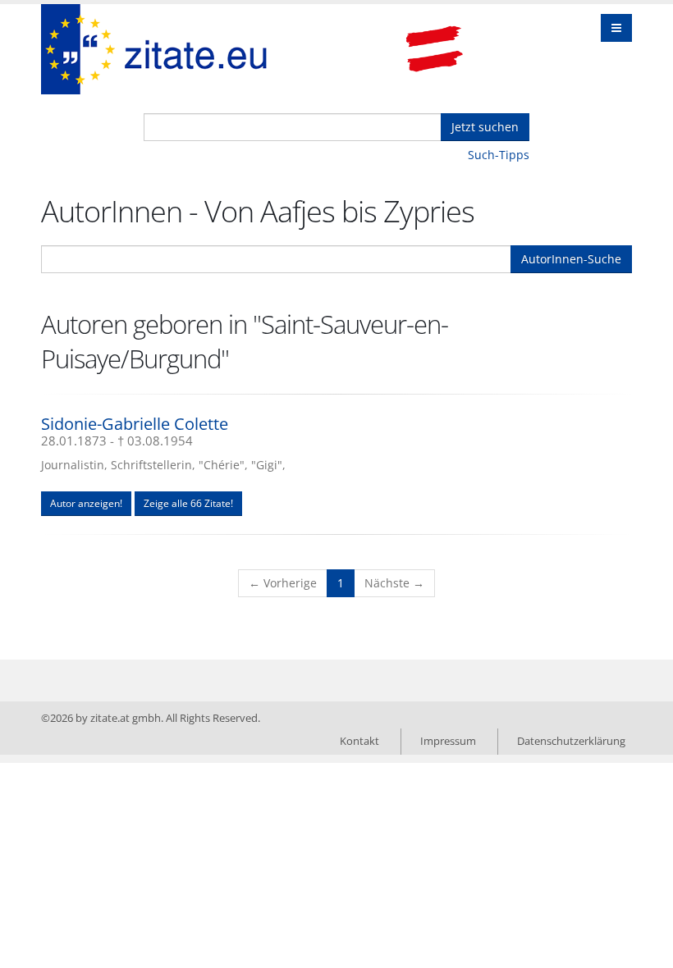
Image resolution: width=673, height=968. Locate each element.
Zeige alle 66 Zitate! (188, 503)
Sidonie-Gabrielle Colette (134, 424)
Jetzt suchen (485, 127)
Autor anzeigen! (86, 503)
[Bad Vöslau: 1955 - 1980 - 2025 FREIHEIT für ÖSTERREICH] (434, 49)
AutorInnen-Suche (571, 259)
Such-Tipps (498, 154)
